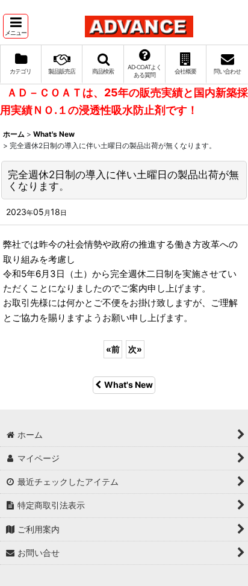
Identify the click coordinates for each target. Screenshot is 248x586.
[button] (15, 26)
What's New (128, 384)
